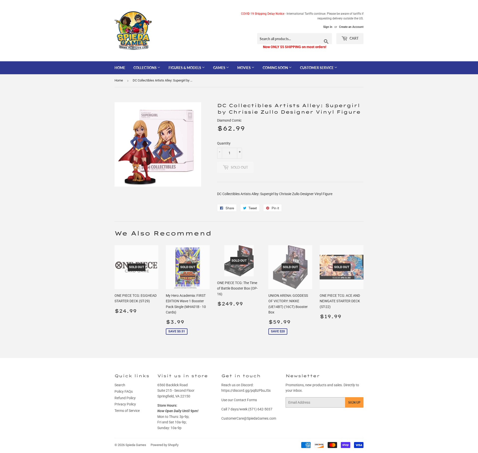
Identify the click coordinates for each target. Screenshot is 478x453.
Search (120, 385)
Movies (244, 68)
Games (219, 68)
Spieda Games (135, 445)
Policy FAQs (124, 391)
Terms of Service (127, 411)
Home (120, 68)
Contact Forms (245, 400)
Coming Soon (276, 68)
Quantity (224, 143)
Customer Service (317, 68)
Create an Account (351, 27)
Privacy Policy (125, 404)
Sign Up (354, 402)
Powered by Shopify (165, 445)
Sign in (327, 27)
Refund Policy (125, 398)
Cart (353, 38)
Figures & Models (185, 68)
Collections (145, 68)
